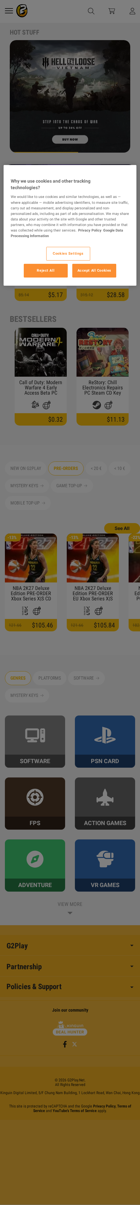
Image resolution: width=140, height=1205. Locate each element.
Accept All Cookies (94, 270)
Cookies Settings (68, 253)
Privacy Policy (90, 230)
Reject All (45, 270)
